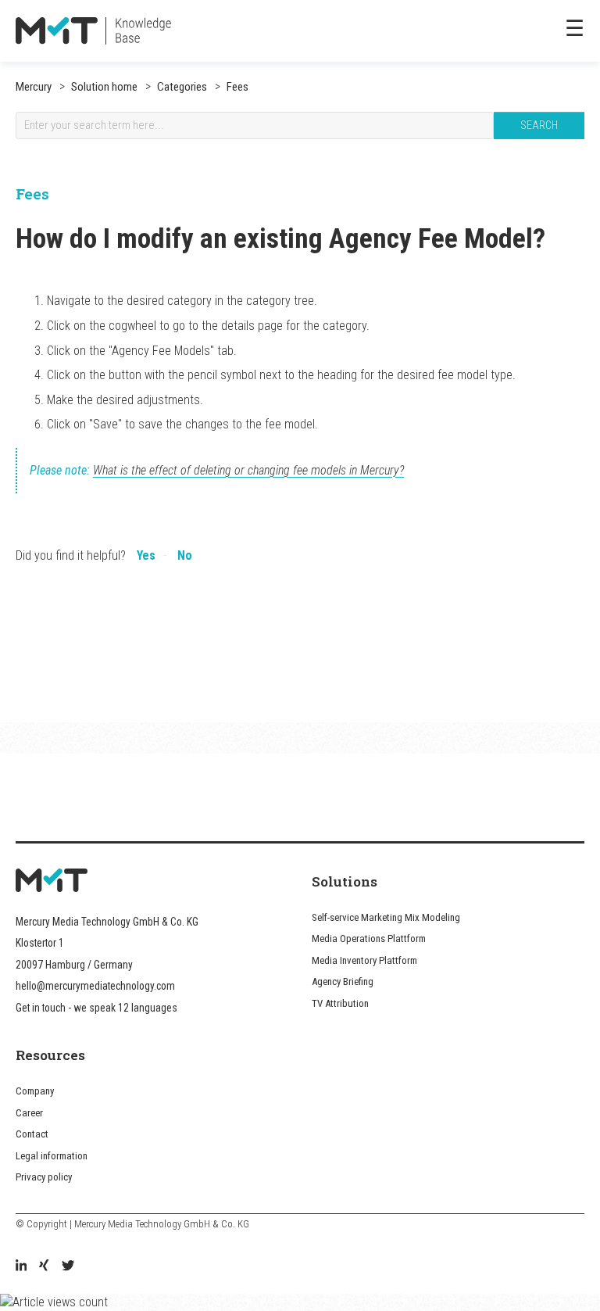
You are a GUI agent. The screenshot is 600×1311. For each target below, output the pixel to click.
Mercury (34, 87)
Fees (236, 87)
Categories (181, 87)
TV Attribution (340, 1003)
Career (29, 1113)
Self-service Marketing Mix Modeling (386, 917)
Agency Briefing (342, 981)
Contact (32, 1134)
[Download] (271, 653)
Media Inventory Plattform (364, 960)
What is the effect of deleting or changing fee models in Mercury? (248, 470)
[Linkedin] (21, 1267)
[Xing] (43, 1267)
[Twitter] (68, 1267)
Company (35, 1091)
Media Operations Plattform (369, 938)
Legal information (52, 1156)
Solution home (104, 87)
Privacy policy (44, 1177)
